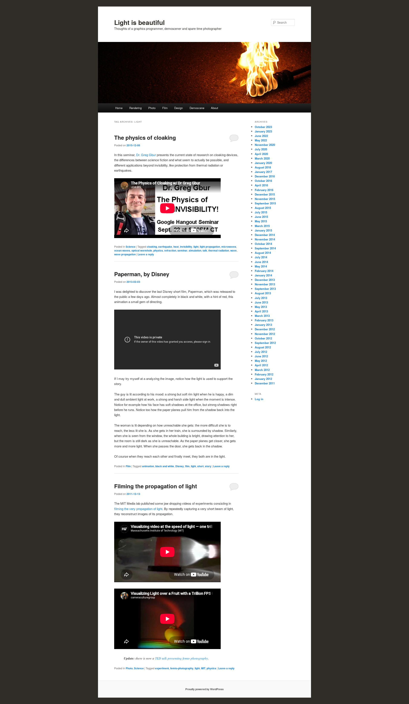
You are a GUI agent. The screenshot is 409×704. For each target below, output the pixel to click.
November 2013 (265, 284)
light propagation (210, 247)
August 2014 (263, 253)
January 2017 (263, 172)
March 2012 (262, 370)
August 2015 (263, 208)
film (187, 466)
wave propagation (125, 254)
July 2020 (261, 149)
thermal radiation (218, 250)
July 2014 (261, 257)
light (196, 247)
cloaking (152, 247)
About (214, 108)
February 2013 (264, 320)
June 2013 (261, 302)
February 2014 (264, 271)
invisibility (186, 247)
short (200, 466)
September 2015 (265, 203)
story (208, 466)
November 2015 (265, 199)
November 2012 (265, 334)
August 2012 (263, 347)
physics (158, 250)
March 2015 (262, 226)
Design (178, 108)
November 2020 (265, 145)
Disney (179, 466)
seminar (182, 250)
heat (176, 247)
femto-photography (181, 668)
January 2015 (263, 230)
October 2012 (263, 338)
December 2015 (265, 194)
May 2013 (261, 307)
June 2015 (261, 217)
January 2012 (263, 379)
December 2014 (265, 235)
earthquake (165, 247)
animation (148, 466)
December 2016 (265, 176)
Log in (259, 399)
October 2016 (263, 181)
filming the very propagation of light (138, 508)
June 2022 (261, 136)
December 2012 (265, 329)
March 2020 (262, 158)
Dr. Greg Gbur (146, 154)
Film (165, 108)
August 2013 (263, 293)
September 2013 (265, 289)
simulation (195, 250)
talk (205, 250)
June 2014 (261, 262)
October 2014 (263, 244)
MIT (203, 668)
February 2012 (264, 374)
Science (130, 247)
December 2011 (265, 383)
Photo (152, 108)
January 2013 (263, 325)
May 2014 (261, 266)
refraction (170, 250)
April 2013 (261, 311)
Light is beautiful (139, 22)
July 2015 (261, 212)
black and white (164, 466)
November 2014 (265, 239)
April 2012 (261, 365)
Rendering (135, 108)
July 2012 (261, 352)
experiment (162, 668)
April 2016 (261, 185)
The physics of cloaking (145, 137)
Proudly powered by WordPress (204, 689)
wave (233, 250)
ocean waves (122, 250)
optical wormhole (141, 250)
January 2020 (263, 163)
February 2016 (264, 190)
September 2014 (265, 248)
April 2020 (261, 154)
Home (118, 108)
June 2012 (261, 356)
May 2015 (261, 221)
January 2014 (263, 275)
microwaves (228, 247)
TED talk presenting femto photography (181, 658)
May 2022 (261, 140)
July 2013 (261, 298)
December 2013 (265, 280)
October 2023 (263, 127)
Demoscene (197, 108)
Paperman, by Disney (141, 274)
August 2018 (263, 167)
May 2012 (261, 361)
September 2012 (265, 343)
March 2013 (262, 316)
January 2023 (263, 131)
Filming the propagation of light (155, 486)
